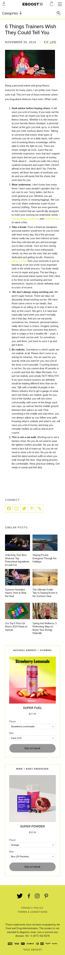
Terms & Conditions (32, 912)
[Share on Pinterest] (32, 509)
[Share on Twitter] (24, 509)
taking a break (19, 260)
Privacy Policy (32, 907)
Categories (10, 13)
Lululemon (32, 218)
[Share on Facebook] (9, 509)
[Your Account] (4, 4)
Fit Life (50, 42)
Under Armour (52, 218)
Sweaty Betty (19, 218)
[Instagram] (16, 509)
